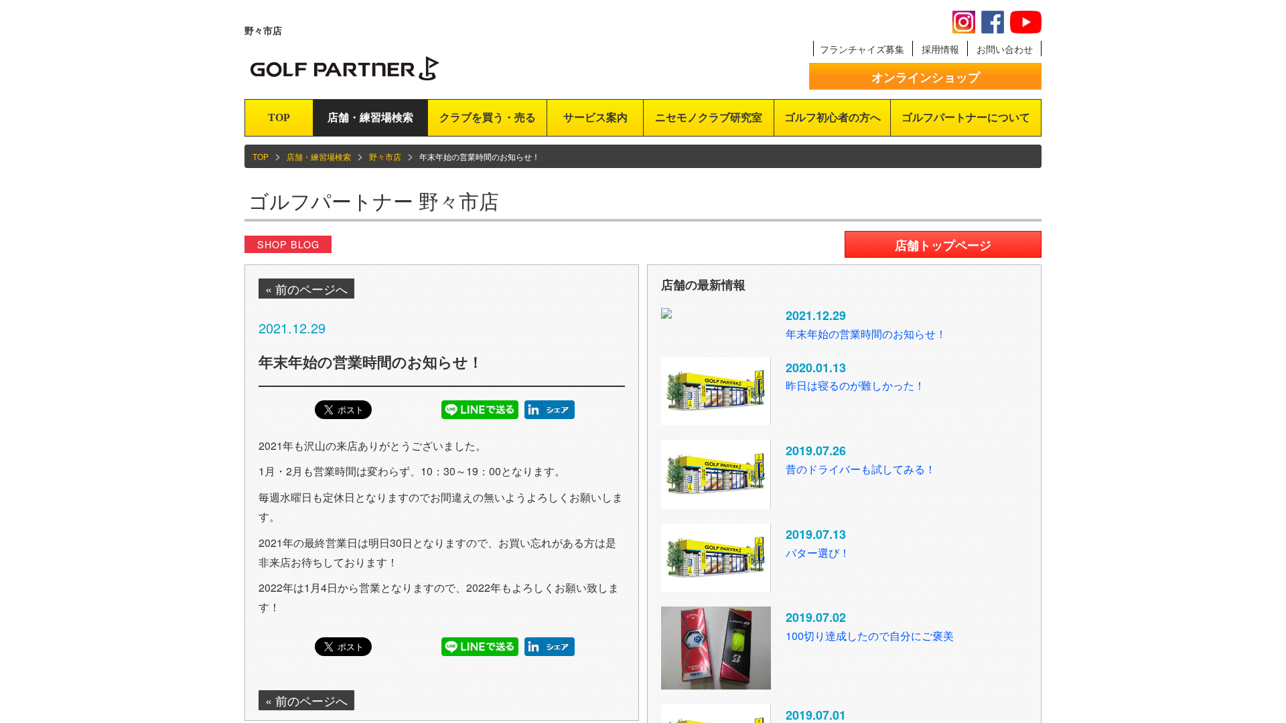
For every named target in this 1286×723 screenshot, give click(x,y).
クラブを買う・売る (487, 117)
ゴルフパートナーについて (966, 117)
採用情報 (940, 49)
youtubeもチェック (1026, 22)
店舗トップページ (943, 245)
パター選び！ (818, 552)
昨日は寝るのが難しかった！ (855, 385)
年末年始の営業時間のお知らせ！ (866, 333)
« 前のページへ (306, 288)
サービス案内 (595, 117)
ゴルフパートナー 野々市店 (373, 200)
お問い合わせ (1005, 49)
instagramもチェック (963, 22)
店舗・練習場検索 (370, 117)
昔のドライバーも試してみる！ (861, 469)
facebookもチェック (992, 22)
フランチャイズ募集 (862, 49)
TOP (279, 117)
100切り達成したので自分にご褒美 (870, 635)
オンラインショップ (925, 77)
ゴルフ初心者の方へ (832, 117)
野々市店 (385, 156)
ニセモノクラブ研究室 (708, 117)
